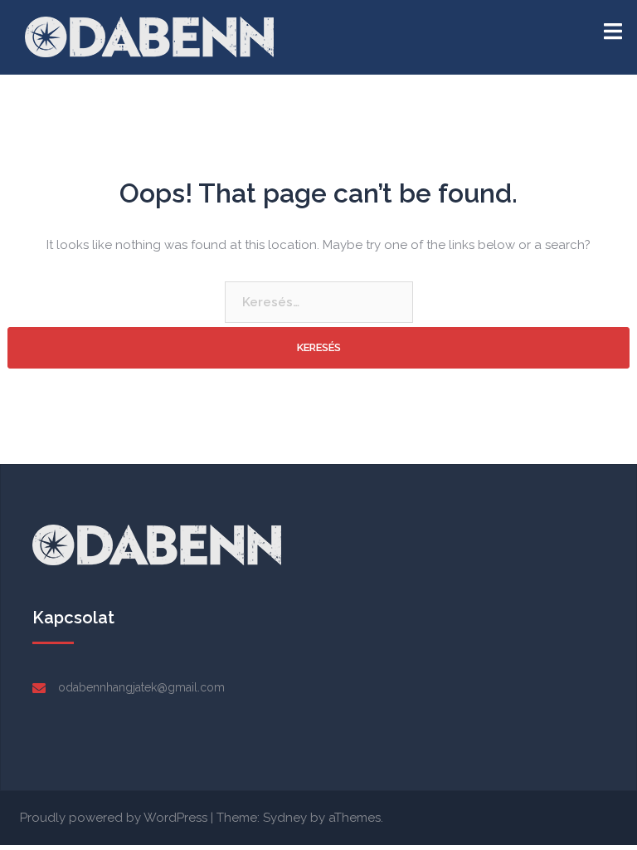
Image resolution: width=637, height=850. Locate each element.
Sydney (285, 817)
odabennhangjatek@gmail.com (141, 687)
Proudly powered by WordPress (113, 817)
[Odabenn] (149, 35)
